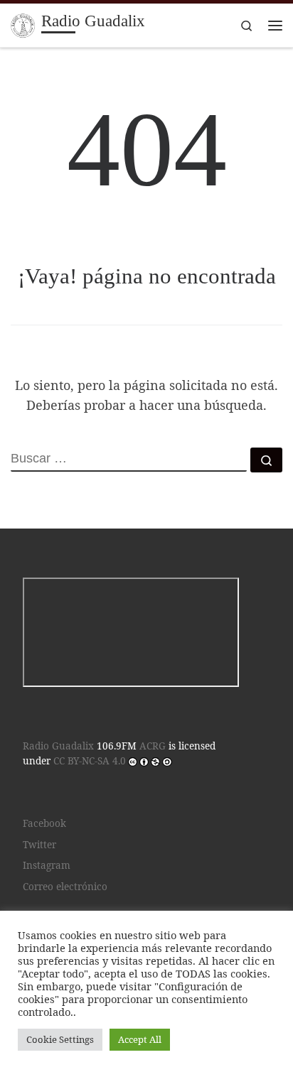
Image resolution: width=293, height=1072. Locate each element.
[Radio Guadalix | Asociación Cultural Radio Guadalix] (23, 24)
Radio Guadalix (58, 746)
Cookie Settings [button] (60, 1039)
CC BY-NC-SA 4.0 (89, 760)
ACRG (152, 746)
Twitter (39, 844)
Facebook (44, 823)
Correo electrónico (65, 886)
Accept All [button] (139, 1039)
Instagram (46, 865)
